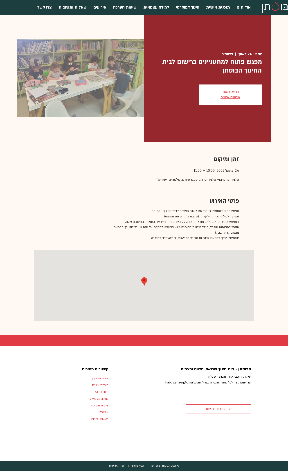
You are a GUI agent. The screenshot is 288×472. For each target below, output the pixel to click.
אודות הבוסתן (100, 378)
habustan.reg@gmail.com (183, 383)
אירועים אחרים (230, 97)
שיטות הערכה (99, 406)
